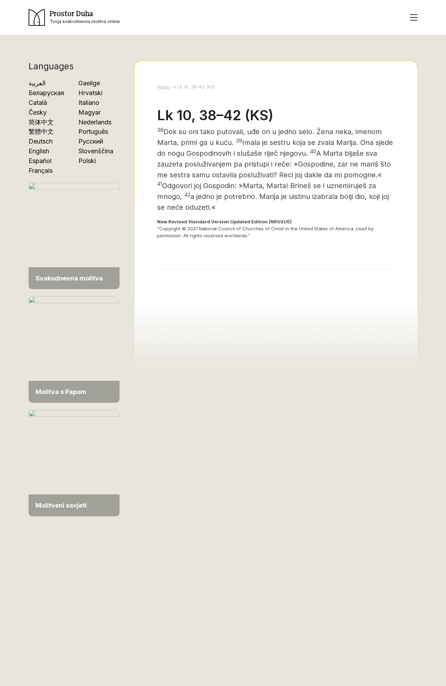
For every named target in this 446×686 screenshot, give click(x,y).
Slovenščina (95, 151)
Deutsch (41, 141)
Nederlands (95, 122)
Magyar (89, 112)
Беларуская (46, 93)
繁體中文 (41, 131)
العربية (37, 83)
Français (41, 170)
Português (93, 131)
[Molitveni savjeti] (74, 459)
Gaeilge (89, 83)
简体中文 (41, 122)
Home (163, 87)
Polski (87, 160)
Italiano (88, 102)
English (39, 151)
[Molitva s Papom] (74, 345)
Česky (38, 112)
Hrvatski (90, 93)
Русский (90, 141)
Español (40, 160)
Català (38, 102)
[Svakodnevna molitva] (74, 232)
